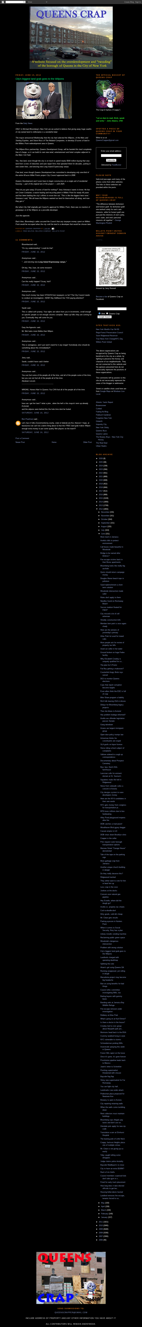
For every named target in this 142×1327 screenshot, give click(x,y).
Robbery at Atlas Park (109, 1015)
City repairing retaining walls (111, 1104)
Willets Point (58, 231)
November (105, 516)
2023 (101, 469)
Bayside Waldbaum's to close (112, 1165)
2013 (101, 505)
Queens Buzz (101, 431)
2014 (101, 502)
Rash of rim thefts (107, 1172)
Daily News (27, 123)
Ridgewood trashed (108, 877)
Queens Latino (102, 434)
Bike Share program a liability (112, 697)
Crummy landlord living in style (112, 1036)
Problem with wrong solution (111, 947)
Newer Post (20, 442)
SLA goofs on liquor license (111, 744)
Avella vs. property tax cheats (112, 907)
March (104, 1210)
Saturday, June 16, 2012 (35, 413)
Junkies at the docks (108, 891)
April (103, 1206)
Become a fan (101, 297)
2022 (101, 473)
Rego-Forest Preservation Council (109, 333)
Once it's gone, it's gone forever (113, 1057)
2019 (101, 484)
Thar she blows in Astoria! (110, 711)
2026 (101, 458)
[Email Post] (52, 228)
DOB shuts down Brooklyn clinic (113, 835)
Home (54, 442)
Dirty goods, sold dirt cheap (111, 914)
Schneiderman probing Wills (111, 1043)
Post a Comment (22, 438)
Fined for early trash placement (112, 1182)
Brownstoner (101, 405)
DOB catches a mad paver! (111, 824)
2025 (101, 462)
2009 (101, 1229)
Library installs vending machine (113, 934)
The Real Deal (101, 443)
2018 (101, 487)
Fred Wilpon (28, 231)
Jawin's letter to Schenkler (110, 1067)
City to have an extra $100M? (112, 1168)
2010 (101, 1225)
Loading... (100, 240)
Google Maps (105, 391)
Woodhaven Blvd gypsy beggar (112, 827)
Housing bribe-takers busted (111, 1192)
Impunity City (101, 424)
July (103, 530)
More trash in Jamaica (109, 537)
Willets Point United (104, 342)
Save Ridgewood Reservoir (107, 336)
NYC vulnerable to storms (110, 1040)
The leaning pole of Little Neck (112, 1139)
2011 (101, 1222)
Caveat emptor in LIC (108, 831)
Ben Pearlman (27, 419)
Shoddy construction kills (110, 620)
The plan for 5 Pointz (108, 665)
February (105, 1214)
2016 (101, 495)
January (104, 1217)
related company (43, 231)
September (105, 523)
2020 (101, 480)
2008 (101, 1233)
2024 (101, 466)
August (104, 526)
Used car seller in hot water (111, 649)
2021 (101, 476)
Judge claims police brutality (111, 1161)
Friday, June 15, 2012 (33, 252)
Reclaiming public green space (112, 937)
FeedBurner (116, 165)
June (103, 534)
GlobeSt (99, 421)
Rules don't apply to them (110, 597)
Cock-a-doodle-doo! (108, 910)
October (104, 519)
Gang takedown (106, 725)
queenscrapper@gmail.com (71, 1312)
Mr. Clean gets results (109, 918)
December (105, 512)
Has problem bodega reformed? (112, 715)
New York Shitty (102, 427)
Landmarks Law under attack (112, 1090)
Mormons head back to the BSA (113, 1032)
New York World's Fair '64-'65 (107, 329)
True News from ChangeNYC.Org (109, 339)
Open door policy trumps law (111, 735)
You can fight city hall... (109, 1086)
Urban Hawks (101, 446)
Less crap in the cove (109, 887)
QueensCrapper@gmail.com (107, 140)
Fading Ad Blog (102, 412)
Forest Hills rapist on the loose (112, 1053)
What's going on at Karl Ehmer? (113, 1019)
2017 (101, 491)
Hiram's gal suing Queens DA (112, 967)
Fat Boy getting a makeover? (112, 669)
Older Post (87, 442)
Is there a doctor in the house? (112, 1022)
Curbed (99, 409)
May (103, 1203)
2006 (101, 1240)
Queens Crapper (33, 228)
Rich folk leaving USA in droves (113, 701)
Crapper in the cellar (108, 838)
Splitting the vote (107, 964)
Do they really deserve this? (111, 873)
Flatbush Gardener (103, 415)
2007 (101, 1236)
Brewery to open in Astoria (110, 1100)
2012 (101, 509)
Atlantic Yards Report (104, 402)
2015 (101, 498)
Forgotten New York (104, 418)
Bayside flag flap (107, 1076)
